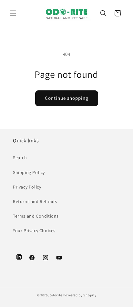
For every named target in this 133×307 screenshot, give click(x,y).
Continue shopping (66, 98)
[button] (13, 13)
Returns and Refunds (35, 201)
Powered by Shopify (80, 295)
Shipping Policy (29, 172)
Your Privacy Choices (34, 230)
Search (20, 157)
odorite (56, 295)
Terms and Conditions (36, 216)
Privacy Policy (27, 187)
